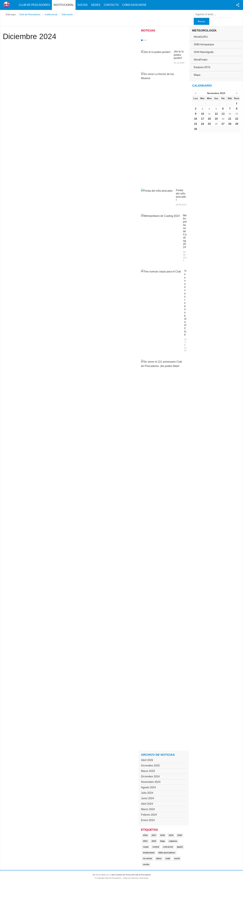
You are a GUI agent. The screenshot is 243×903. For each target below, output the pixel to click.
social (177, 858)
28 (229, 123)
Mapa (197, 74)
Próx (152, 40)
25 (209, 123)
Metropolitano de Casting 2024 (185, 231)
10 (202, 113)
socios (146, 864)
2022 (154, 841)
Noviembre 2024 (151, 782)
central (155, 847)
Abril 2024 (147, 803)
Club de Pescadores (34, 4)
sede (167, 858)
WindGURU (201, 36)
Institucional (64, 4)
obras (159, 858)
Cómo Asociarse (134, 4)
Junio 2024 (147, 798)
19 (216, 118)
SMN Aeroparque (204, 44)
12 (216, 113)
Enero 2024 (148, 820)
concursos (168, 847)
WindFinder (200, 59)
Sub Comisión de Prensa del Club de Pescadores (131, 875)
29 (236, 123)
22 (236, 118)
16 (195, 118)
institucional (148, 853)
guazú (180, 847)
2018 (162, 835)
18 (209, 118)
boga (162, 841)
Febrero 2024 (149, 814)
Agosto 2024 (148, 787)
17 (202, 118)
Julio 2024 (147, 792)
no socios (147, 858)
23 (195, 123)
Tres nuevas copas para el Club (185, 303)
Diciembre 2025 (150, 765)
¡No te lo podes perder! (179, 54)
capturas (173, 841)
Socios (82, 4)
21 (229, 118)
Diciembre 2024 (150, 776)
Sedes (95, 4)
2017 (154, 835)
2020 (179, 835)
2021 (145, 841)
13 (223, 113)
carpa (145, 847)
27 (223, 123)
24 (202, 123)
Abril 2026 (147, 760)
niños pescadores (166, 853)
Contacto (111, 4)
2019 (171, 835)
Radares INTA (202, 67)
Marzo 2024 (148, 809)
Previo (149, 40)
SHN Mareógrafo (204, 52)
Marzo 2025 (148, 771)
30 (195, 129)
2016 (145, 835)
